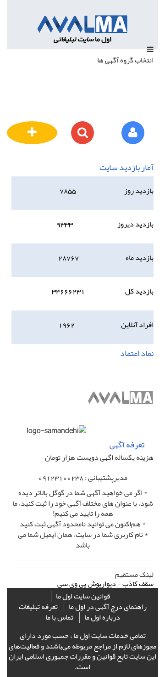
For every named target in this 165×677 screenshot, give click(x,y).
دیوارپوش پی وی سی (86, 583)
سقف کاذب (138, 583)
